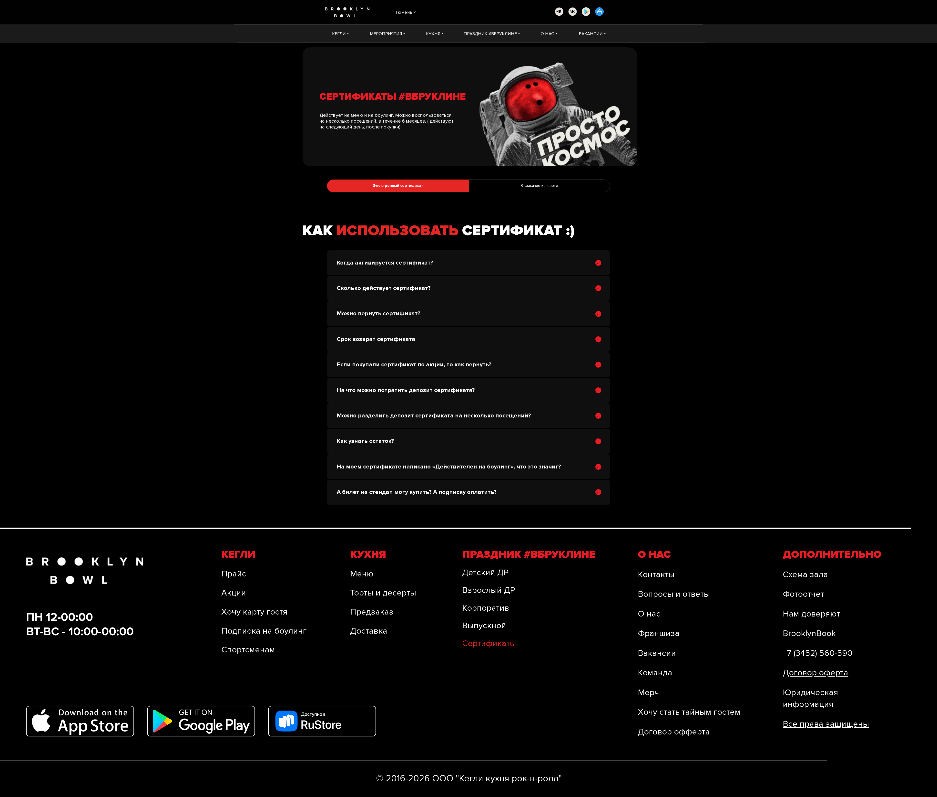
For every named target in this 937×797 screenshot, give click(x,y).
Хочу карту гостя (254, 612)
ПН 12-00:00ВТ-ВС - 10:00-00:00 (80, 624)
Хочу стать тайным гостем (689, 712)
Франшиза (659, 633)
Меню (361, 574)
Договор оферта (815, 673)
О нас (649, 614)
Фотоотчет (803, 594)
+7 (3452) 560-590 (817, 653)
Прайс (233, 574)
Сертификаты (489, 643)
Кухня (368, 554)
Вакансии (657, 653)
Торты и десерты (383, 593)
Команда (655, 673)
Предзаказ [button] (371, 612)
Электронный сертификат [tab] (398, 185)
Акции (233, 593)
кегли (238, 554)
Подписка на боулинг (263, 631)
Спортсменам (248, 650)
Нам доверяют (811, 614)
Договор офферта (674, 732)
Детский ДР (485, 572)
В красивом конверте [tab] (539, 185)
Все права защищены (826, 724)
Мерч (648, 692)
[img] (559, 11)
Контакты (656, 574)
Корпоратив (485, 608)
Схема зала (805, 574)
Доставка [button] (368, 631)
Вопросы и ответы (674, 594)
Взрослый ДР (488, 590)
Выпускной (484, 625)
